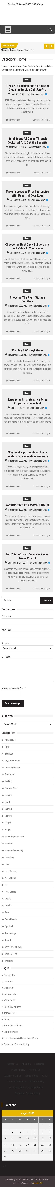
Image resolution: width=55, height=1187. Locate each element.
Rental (8, 898)
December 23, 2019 (17, 305)
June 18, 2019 (18, 407)
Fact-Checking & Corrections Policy (21, 1038)
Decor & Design (12, 767)
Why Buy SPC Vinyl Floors (27, 350)
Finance (8, 795)
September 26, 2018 (18, 562)
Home (26, 79)
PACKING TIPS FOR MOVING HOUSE (28, 505)
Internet (9, 843)
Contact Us (9, 975)
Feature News (11, 788)
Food (7, 802)
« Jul (4, 1166)
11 (12, 1138)
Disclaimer (9, 987)
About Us (8, 981)
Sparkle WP (37, 1183)
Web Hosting (11, 953)
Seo (7, 912)
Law (7, 864)
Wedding (9, 960)
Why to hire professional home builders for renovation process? (27, 454)
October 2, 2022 (18, 252)
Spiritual (9, 926)
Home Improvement (14, 836)
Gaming (8, 808)
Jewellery (9, 857)
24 (5, 1151)
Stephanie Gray (37, 94)
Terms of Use (10, 1013)
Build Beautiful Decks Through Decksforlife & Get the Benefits (27, 140)
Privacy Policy (11, 994)
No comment (15, 120)
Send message (12, 703)
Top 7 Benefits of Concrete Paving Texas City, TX (27, 556)
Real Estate (10, 891)
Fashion (8, 781)
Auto (7, 746)
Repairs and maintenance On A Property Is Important (27, 401)
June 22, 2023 (18, 94)
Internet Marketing (14, 850)
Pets (7, 884)
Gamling (8, 815)
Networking (10, 878)
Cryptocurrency (12, 760)
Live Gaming (10, 871)
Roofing (8, 905)
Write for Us (10, 1000)
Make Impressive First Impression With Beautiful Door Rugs (27, 193)
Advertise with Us (12, 1006)
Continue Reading (40, 120)
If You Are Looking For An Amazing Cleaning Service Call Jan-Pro (28, 87)
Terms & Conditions (13, 1025)
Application (10, 739)
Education (9, 774)
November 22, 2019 (17, 354)
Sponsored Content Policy (16, 1044)
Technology (10, 933)
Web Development (13, 947)
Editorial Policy (11, 1031)
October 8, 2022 (18, 199)
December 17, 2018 (17, 509)
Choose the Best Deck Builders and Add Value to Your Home (27, 246)
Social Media (11, 919)
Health (8, 822)
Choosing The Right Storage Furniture (27, 299)
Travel (8, 940)
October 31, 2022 (17, 147)
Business (9, 753)
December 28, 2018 (17, 460)
